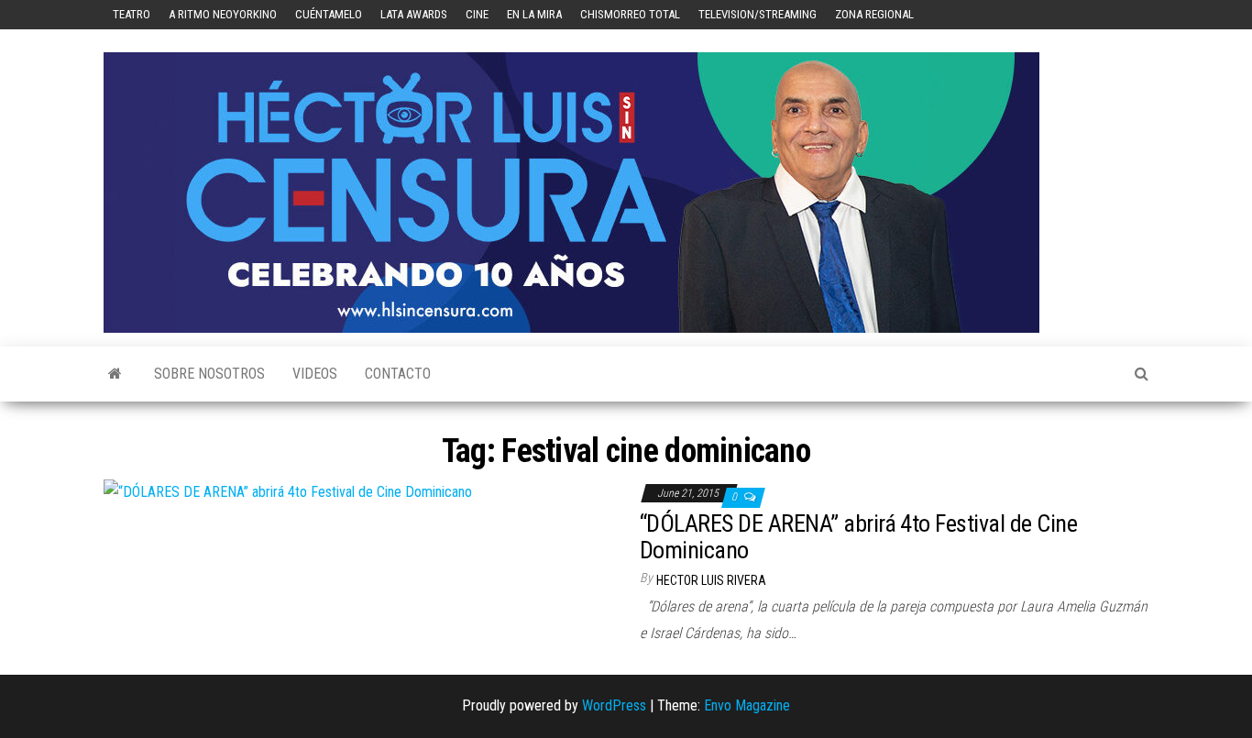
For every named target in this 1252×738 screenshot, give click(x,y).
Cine (477, 14)
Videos (314, 373)
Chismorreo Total (630, 14)
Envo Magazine (747, 705)
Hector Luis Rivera (711, 580)
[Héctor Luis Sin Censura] (115, 374)
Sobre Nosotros (209, 373)
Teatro (131, 14)
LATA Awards (413, 14)
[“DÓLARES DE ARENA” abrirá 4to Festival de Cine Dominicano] (288, 492)
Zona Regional (874, 14)
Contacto (398, 373)
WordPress (614, 705)
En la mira (534, 14)
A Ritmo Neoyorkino (223, 14)
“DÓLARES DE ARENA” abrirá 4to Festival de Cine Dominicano (858, 537)
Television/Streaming (757, 14)
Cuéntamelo (328, 14)
